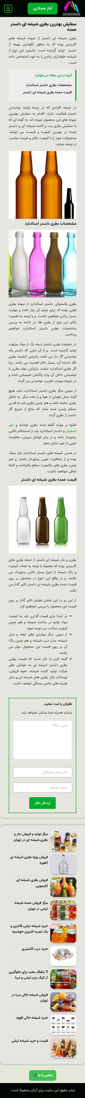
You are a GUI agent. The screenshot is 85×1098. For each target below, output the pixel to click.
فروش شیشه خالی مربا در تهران (29, 998)
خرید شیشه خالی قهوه (32, 1018)
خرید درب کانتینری (35, 949)
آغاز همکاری (42, 8)
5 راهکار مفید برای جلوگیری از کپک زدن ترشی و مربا (28, 975)
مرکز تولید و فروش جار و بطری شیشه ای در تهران (31, 837)
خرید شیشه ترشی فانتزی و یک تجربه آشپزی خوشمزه (29, 929)
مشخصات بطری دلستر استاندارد (49, 85)
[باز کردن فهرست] (8, 9)
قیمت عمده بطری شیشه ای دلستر (47, 92)
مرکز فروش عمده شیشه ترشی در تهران (31, 906)
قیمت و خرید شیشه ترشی (29, 1041)
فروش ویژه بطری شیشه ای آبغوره (29, 860)
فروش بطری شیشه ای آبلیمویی (32, 883)
